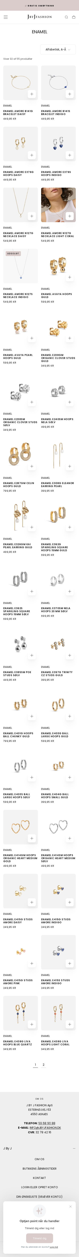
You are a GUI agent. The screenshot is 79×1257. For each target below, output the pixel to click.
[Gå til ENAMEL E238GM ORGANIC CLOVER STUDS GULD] (58, 327)
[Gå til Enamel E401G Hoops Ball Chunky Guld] (20, 705)
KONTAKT (39, 1178)
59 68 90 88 (46, 1123)
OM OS (39, 1159)
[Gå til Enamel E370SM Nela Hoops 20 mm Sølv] (58, 580)
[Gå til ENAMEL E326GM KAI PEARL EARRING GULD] (20, 516)
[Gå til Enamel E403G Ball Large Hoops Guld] (58, 705)
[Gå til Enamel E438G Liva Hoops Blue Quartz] (20, 1013)
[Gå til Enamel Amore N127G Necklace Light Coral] (58, 205)
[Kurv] (74, 17)
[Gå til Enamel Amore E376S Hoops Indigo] (58, 144)
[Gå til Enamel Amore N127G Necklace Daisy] (20, 205)
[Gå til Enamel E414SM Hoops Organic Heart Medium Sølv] (58, 827)
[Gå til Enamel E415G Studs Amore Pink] (20, 952)
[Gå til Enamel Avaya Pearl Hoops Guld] (20, 327)
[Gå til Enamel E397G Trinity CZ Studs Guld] (58, 644)
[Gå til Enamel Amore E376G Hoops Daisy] (20, 144)
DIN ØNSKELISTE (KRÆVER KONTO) (39, 1197)
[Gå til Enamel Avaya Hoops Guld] (58, 266)
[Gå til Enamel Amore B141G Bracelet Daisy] (20, 83)
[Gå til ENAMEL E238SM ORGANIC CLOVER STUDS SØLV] (20, 391)
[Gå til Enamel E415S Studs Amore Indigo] (58, 952)
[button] (5, 17)
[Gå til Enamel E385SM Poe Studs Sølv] (20, 644)
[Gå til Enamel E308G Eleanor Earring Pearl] (58, 455)
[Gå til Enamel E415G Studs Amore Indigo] (58, 891)
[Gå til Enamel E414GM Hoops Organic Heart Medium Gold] (20, 827)
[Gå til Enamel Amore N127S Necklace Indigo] (20, 266)
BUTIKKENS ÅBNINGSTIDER (40, 1169)
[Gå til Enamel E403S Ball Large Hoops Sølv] (20, 766)
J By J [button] (7, 1148)
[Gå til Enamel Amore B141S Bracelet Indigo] (58, 83)
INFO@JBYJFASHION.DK (45, 1128)
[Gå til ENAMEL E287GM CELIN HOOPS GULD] (20, 455)
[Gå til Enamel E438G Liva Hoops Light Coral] (58, 1013)
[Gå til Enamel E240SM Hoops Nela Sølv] (58, 391)
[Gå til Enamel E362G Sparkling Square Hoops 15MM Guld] (58, 516)
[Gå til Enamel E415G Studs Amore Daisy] (20, 891)
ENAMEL (7, 105)
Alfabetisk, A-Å (56, 49)
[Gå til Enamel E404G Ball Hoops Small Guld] (58, 766)
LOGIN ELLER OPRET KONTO (39, 1187)
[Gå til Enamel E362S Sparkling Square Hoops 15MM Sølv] (20, 580)
